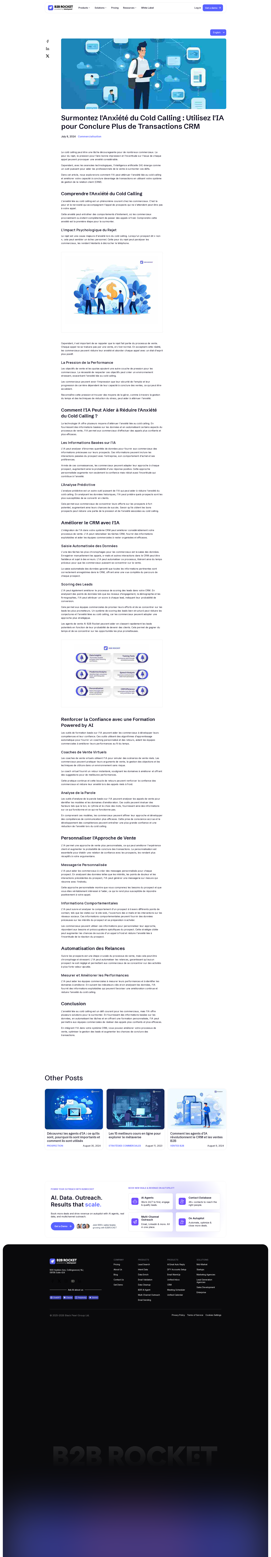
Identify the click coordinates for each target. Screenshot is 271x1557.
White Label (147, 7)
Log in (197, 7)
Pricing (115, 7)
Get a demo (211, 7)
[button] (84, 7)
